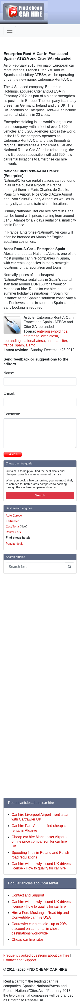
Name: (9, 373)
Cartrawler (12, 521)
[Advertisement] (21, 644)
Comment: (12, 414)
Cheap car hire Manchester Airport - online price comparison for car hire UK (39, 841)
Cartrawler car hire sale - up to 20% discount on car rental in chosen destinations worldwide (39, 928)
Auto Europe (14, 515)
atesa (53, 336)
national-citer (57, 341)
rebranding (12, 341)
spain (19, 345)
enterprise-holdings (52, 331)
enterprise (31, 336)
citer (44, 336)
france (8, 345)
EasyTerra (12, 526)
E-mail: (10, 393)
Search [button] (40, 495)
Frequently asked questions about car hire (36, 955)
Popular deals (14, 543)
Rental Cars (13, 532)
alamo (30, 345)
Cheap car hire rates (28, 939)
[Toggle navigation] (10, 30)
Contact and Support (28, 895)
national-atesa (33, 341)
